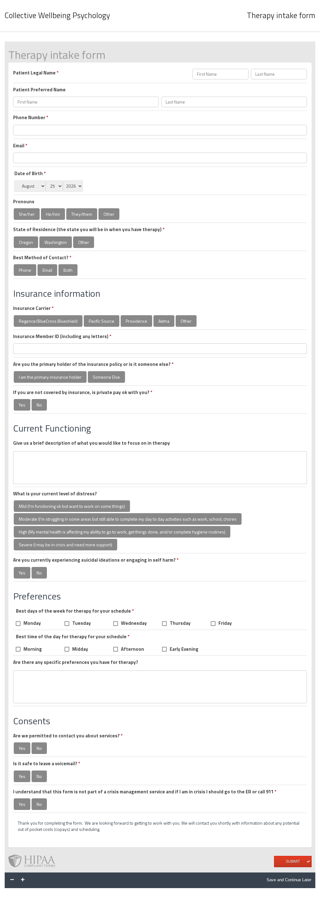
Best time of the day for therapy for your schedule (72, 636)
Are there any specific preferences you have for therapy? (75, 662)
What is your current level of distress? (55, 493)
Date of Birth (30, 173)
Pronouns (23, 201)
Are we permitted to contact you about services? (67, 735)
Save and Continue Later (289, 879)
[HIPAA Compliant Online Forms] (34, 862)
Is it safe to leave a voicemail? (46, 763)
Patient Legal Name (35, 72)
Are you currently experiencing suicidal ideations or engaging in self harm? (95, 560)
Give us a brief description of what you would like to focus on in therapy (91, 443)
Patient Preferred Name (39, 89)
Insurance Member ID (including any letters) (62, 336)
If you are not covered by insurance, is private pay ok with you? (82, 392)
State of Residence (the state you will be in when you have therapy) (88, 229)
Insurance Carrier (33, 308)
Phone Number (30, 117)
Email (20, 145)
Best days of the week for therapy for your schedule (75, 611)
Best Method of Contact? (42, 257)
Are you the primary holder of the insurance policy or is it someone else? (93, 364)
